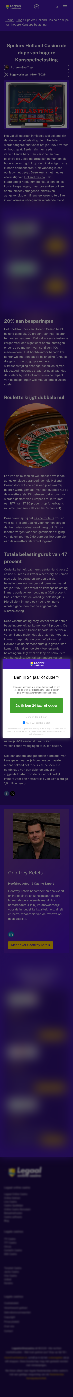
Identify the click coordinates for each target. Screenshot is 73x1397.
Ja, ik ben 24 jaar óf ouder (36, 705)
